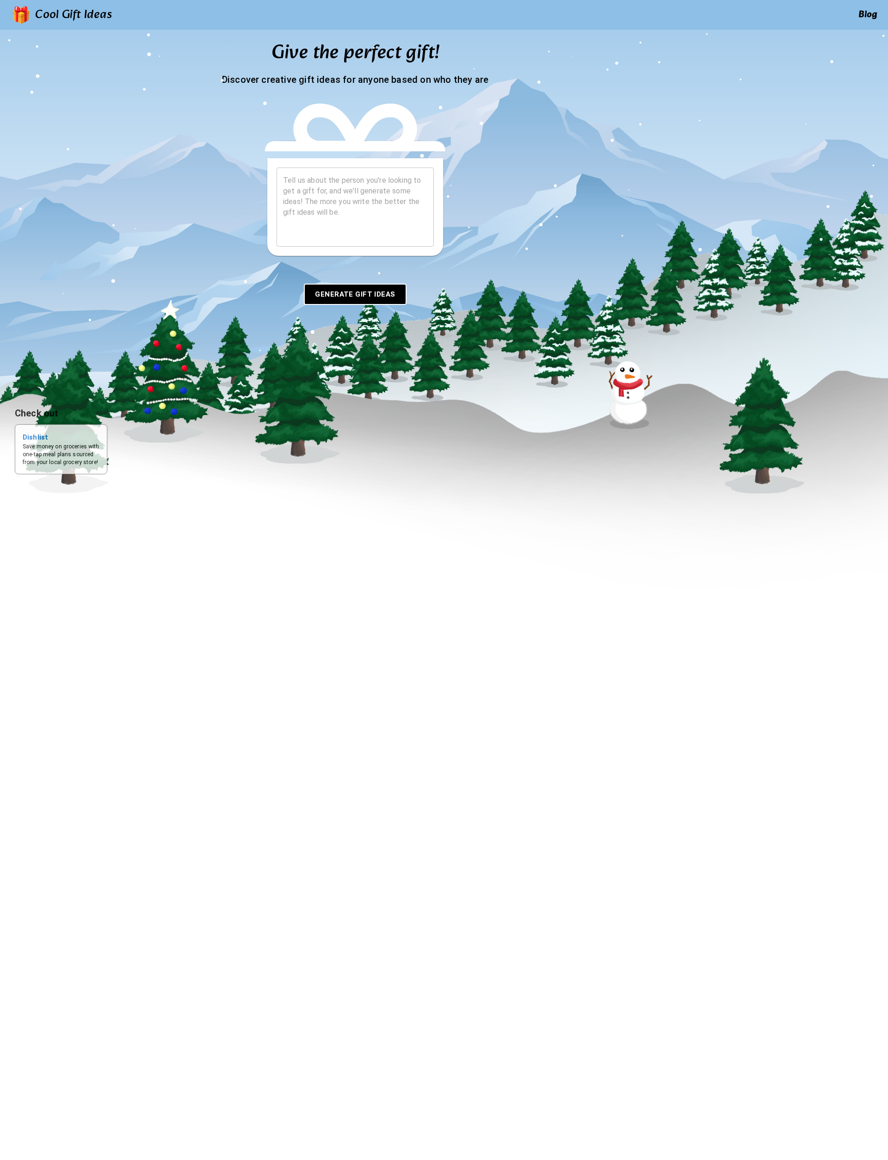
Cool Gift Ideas (73, 15)
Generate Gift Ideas (355, 294)
